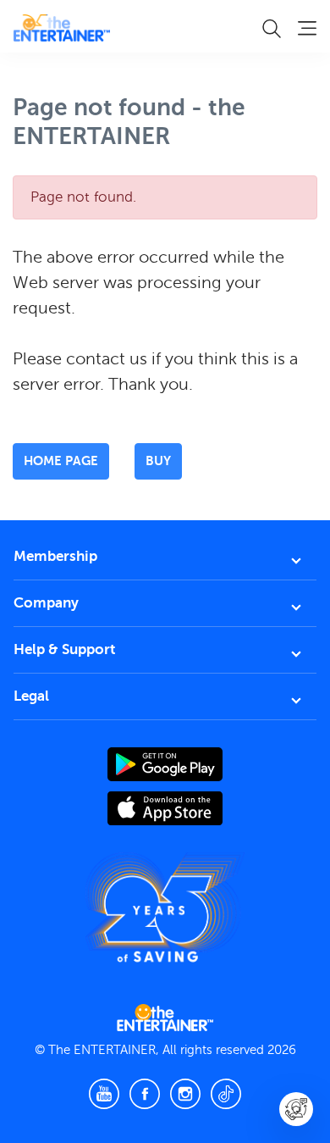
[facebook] (144, 1094)
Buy (158, 460)
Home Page (61, 460)
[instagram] (185, 1094)
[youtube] (104, 1094)
